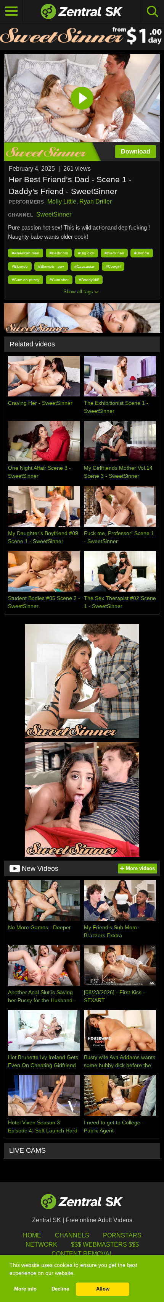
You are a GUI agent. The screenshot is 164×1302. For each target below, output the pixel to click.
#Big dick (86, 253)
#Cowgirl (113, 266)
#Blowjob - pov (51, 266)
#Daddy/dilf (89, 280)
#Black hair (114, 253)
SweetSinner (53, 214)
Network (41, 1244)
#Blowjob (20, 266)
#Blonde (141, 253)
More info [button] (25, 1289)
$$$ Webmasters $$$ (105, 1244)
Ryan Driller (95, 201)
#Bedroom (59, 253)
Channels (72, 1235)
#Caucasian (84, 266)
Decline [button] (60, 1289)
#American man (25, 253)
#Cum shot (59, 280)
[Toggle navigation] (11, 11)
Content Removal (82, 1253)
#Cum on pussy (25, 280)
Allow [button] (102, 1289)
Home (32, 1235)
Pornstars (122, 1235)
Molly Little (61, 201)
